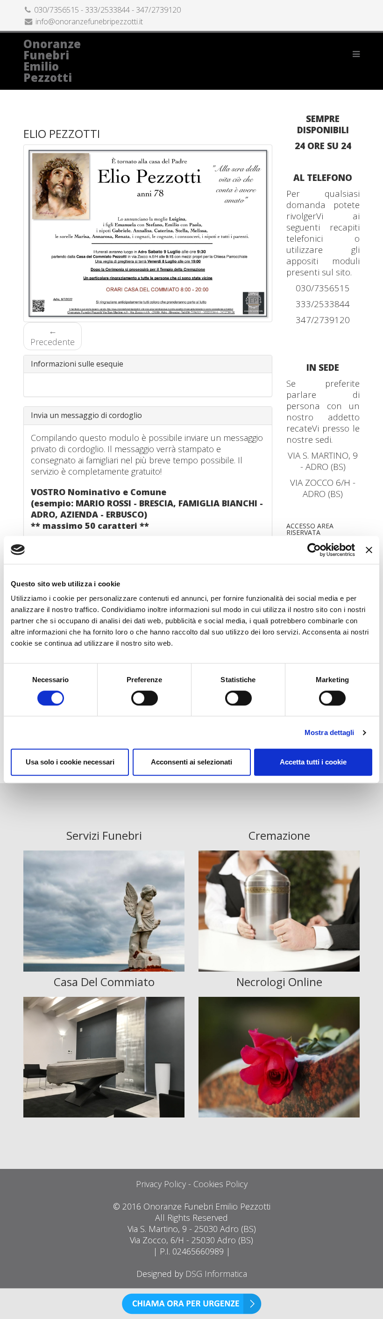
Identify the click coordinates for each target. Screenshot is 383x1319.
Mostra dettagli (330, 732)
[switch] (144, 698)
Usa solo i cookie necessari (70, 762)
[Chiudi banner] (369, 550)
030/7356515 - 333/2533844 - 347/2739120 (107, 10)
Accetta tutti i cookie (313, 762)
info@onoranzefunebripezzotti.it (89, 21)
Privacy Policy (161, 1183)
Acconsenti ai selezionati (191, 762)
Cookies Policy (220, 1183)
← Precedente (52, 336)
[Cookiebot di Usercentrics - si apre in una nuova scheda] (314, 550)
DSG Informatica (216, 1273)
